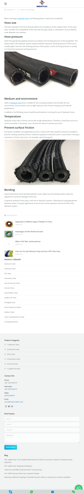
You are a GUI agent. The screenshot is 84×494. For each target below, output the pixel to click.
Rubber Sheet (9, 312)
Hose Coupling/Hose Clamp (14, 317)
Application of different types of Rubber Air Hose (33, 222)
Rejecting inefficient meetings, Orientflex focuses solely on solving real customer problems (37, 477)
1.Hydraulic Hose (13, 345)
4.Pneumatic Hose (13, 359)
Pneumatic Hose (10, 278)
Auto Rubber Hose (11, 293)
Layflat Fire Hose (10, 298)
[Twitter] (9, 406)
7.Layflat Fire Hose (13, 369)
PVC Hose (7, 273)
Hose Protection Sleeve (12, 307)
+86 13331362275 (10, 389)
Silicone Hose (9, 288)
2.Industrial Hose (13, 349)
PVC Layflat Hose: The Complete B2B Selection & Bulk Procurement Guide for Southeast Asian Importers (38, 461)
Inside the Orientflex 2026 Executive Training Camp (23, 470)
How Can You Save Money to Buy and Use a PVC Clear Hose (37, 251)
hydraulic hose (23, 18)
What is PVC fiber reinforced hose (27, 241)
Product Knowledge (27, 10)
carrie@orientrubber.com (13, 402)
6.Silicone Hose (12, 364)
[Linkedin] (12, 406)
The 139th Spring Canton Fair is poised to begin (21, 473)
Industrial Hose (10, 269)
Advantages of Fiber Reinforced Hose (29, 231)
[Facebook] (6, 406)
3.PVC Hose (11, 354)
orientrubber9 (9, 395)
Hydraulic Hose (9, 264)
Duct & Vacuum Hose (12, 283)
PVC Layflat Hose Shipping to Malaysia (18, 466)
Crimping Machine (11, 322)
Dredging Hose (9, 302)
